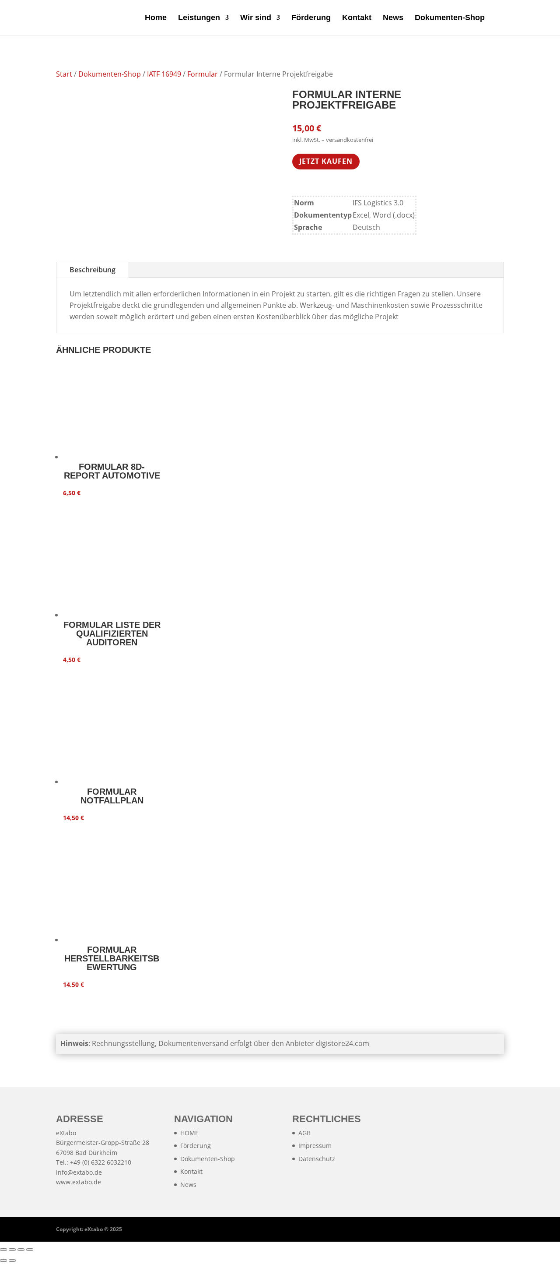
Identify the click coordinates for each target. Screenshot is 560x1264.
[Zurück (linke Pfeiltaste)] (3, 1260)
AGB (304, 1133)
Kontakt (356, 18)
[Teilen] (21, 1249)
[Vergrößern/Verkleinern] (3, 1249)
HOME (189, 1133)
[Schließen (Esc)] (29, 1249)
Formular (202, 74)
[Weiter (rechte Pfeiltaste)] (12, 1260)
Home (156, 18)
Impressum (315, 1145)
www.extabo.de (78, 1182)
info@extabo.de (79, 1172)
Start (64, 74)
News (393, 18)
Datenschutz (316, 1159)
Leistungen (199, 18)
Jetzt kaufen (326, 161)
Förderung (311, 18)
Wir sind (255, 18)
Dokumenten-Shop (450, 18)
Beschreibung (93, 270)
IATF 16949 (164, 74)
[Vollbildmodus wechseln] (12, 1249)
